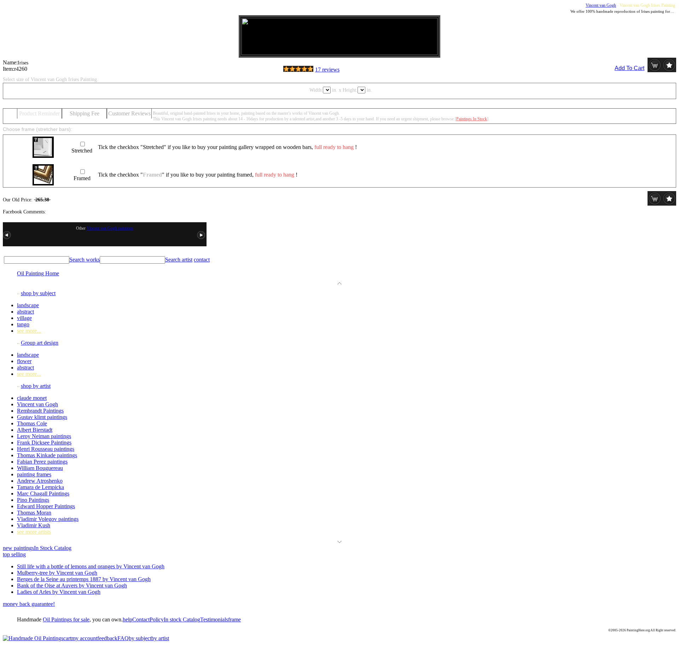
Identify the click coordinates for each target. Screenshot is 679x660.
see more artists (34, 532)
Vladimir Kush (33, 525)
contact (202, 260)
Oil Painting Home (38, 273)
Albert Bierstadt (34, 430)
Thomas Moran (34, 513)
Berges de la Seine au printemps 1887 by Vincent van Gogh (84, 579)
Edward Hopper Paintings (46, 506)
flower (24, 361)
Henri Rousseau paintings (45, 449)
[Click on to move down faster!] (339, 541)
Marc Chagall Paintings (43, 493)
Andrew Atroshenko (40, 481)
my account (84, 638)
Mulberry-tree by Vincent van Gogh (57, 573)
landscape (28, 305)
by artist (160, 638)
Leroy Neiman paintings (44, 436)
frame (234, 619)
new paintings (18, 548)
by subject (140, 638)
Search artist (178, 260)
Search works (84, 260)
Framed (82, 178)
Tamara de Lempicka (40, 487)
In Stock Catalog (52, 548)
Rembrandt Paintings (40, 411)
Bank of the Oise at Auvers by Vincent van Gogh (72, 585)
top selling (14, 554)
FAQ (123, 638)
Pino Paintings (33, 500)
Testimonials (214, 619)
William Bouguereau (40, 468)
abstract (25, 312)
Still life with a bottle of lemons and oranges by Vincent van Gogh (90, 566)
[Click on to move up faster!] (339, 283)
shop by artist (36, 386)
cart (67, 638)
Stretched (81, 151)
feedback (107, 638)
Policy (157, 619)
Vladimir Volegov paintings (48, 519)
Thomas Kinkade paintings (47, 455)
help (127, 619)
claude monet (32, 398)
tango (23, 324)
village (24, 318)
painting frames (34, 474)
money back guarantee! (29, 604)
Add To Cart (629, 68)
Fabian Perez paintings (42, 462)
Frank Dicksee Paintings (44, 443)
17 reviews (327, 70)
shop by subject (38, 293)
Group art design (39, 343)
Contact (141, 619)
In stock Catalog (182, 619)
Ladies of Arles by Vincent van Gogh (58, 592)
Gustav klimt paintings (42, 417)
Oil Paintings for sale (66, 619)
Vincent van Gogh (601, 5)
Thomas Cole (32, 423)
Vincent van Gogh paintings (110, 228)
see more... (29, 331)
